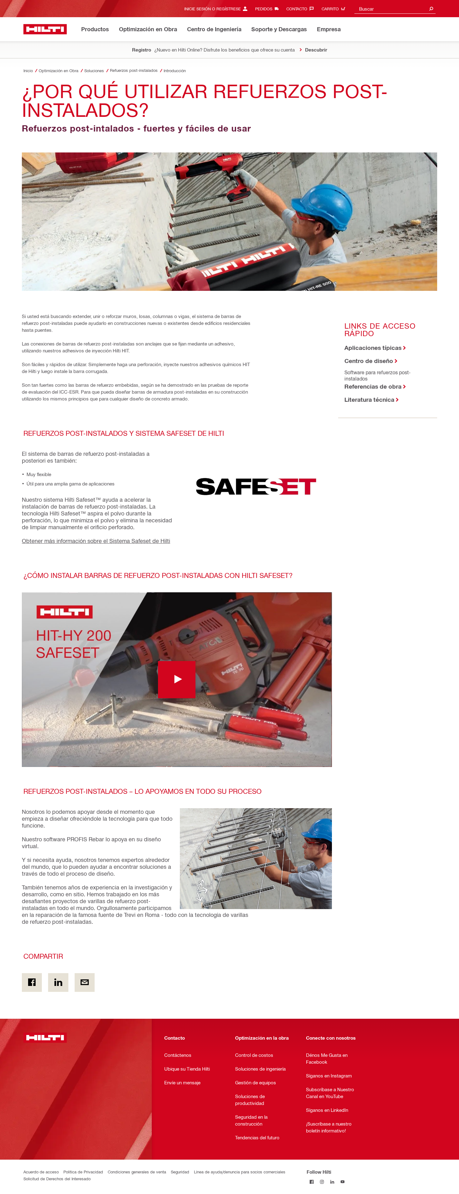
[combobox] (395, 8)
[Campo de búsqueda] (431, 8)
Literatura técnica (369, 399)
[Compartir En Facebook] (32, 982)
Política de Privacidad (83, 1171)
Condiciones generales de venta (137, 1171)
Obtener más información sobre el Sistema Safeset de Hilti (96, 540)
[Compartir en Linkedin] (58, 982)
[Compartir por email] (85, 982)
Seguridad (180, 1171)
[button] (177, 679)
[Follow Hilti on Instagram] (322, 1182)
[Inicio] (45, 29)
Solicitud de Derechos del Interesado (57, 1178)
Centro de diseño (368, 360)
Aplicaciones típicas (373, 347)
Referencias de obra (373, 386)
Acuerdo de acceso (41, 1171)
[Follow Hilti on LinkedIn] (332, 1182)
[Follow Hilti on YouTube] (343, 1182)
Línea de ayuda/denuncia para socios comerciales (239, 1171)
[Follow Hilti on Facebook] (312, 1182)
